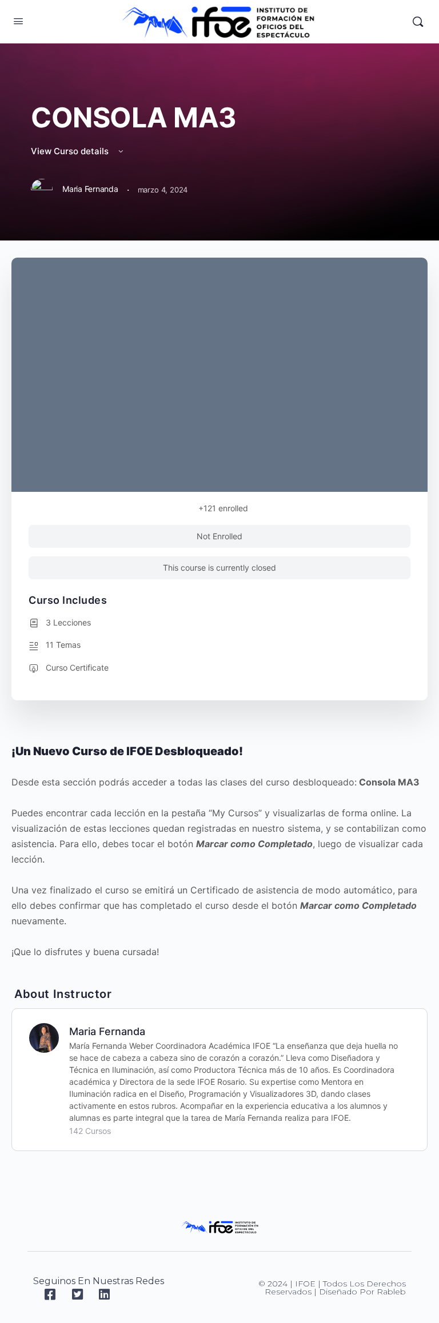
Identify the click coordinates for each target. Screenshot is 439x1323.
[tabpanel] (219, 851)
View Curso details (71, 151)
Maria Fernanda (107, 1031)
